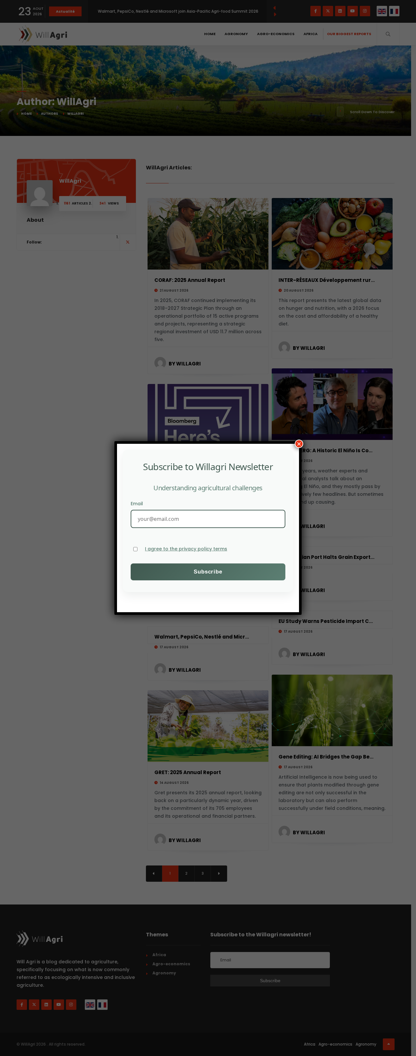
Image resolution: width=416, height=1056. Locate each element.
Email (137, 503)
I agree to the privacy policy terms (186, 549)
